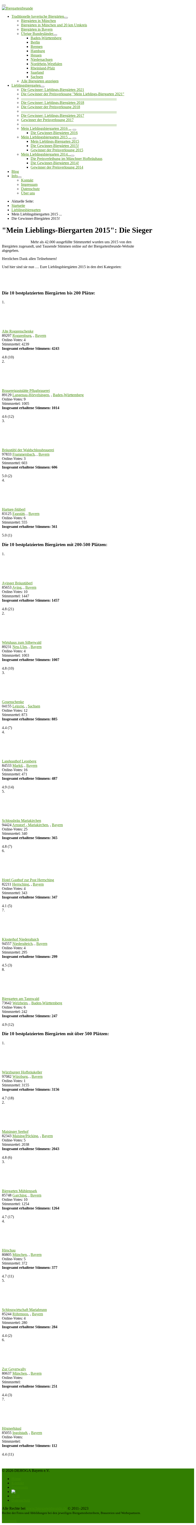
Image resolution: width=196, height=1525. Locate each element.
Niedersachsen (42, 59)
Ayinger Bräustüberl (17, 583)
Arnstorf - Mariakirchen (30, 825)
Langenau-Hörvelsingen (30, 395)
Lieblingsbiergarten (26, 85)
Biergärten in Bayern (37, 29)
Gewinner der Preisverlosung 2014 (57, 167)
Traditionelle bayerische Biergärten (37, 16)
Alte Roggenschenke (17, 331)
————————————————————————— (69, 98)
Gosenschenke (13, 702)
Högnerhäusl (11, 1428)
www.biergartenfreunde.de (46, 1508)
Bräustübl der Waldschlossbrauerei (28, 450)
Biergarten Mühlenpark (19, 1191)
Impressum (29, 184)
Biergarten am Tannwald (20, 999)
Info (14, 176)
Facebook (9, 1521)
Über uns (28, 193)
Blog (15, 171)
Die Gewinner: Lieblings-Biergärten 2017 (52, 115)
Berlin (35, 42)
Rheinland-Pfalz (43, 68)
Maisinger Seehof (15, 1132)
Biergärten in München (38, 21)
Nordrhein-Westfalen (46, 64)
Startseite (18, 205)
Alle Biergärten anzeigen (40, 81)
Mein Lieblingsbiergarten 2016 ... (46, 128)
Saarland (37, 72)
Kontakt (27, 180)
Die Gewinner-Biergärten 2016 (54, 133)
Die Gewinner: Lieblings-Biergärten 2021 (52, 90)
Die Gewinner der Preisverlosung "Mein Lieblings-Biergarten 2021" (72, 94)
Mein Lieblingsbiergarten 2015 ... (46, 137)
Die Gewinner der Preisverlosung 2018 (50, 107)
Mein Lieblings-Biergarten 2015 (55, 141)
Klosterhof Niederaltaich (20, 939)
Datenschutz (30, 189)
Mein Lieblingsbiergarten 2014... (46, 154)
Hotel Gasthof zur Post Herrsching (28, 880)
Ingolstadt (19, 1433)
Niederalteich (22, 944)
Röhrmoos (20, 1314)
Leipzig (18, 706)
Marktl (17, 765)
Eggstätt (18, 514)
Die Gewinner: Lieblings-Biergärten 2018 (52, 103)
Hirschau (9, 1250)
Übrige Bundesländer (37, 34)
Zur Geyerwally (14, 1369)
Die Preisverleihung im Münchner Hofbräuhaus (66, 159)
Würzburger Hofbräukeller (22, 1072)
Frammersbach (23, 454)
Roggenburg (21, 335)
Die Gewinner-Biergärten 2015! (55, 146)
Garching (19, 1195)
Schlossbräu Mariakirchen (21, 821)
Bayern (40, 335)
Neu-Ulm (19, 647)
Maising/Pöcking (25, 1136)
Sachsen (37, 77)
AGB (15, 1496)
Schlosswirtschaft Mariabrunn (24, 1310)
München (19, 1255)
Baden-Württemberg (46, 38)
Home (16, 1479)
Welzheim (19, 1003)
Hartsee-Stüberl (13, 509)
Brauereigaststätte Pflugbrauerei (26, 391)
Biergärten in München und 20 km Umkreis (54, 25)
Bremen (37, 47)
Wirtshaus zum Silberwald (21, 642)
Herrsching (20, 884)
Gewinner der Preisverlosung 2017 (47, 120)
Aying (17, 587)
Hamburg (38, 51)
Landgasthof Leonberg (19, 761)
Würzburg (20, 1076)
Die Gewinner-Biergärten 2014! (55, 163)
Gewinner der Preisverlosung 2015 (57, 150)
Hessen (36, 55)
